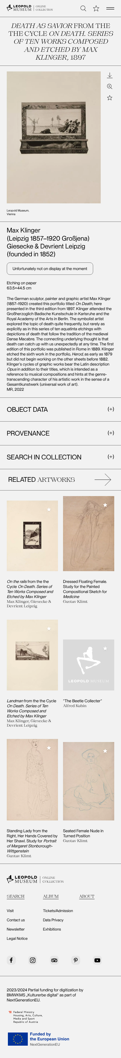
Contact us (16, 920)
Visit (10, 911)
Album (51, 896)
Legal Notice (17, 938)
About (87, 896)
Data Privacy (53, 920)
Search (15, 896)
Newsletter (16, 929)
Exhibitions (52, 929)
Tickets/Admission (58, 911)
